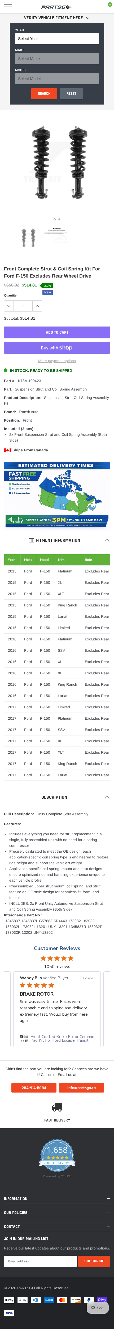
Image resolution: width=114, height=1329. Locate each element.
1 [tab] (55, 219)
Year (19, 30)
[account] (94, 7)
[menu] (8, 7)
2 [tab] (59, 219)
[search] (21, 6)
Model (21, 70)
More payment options (57, 361)
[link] (28, 238)
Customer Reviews (57, 948)
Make (20, 50)
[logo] (57, 6)
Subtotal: (11, 318)
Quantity (10, 295)
